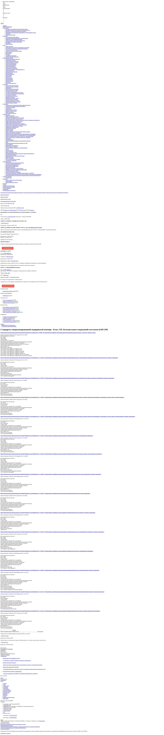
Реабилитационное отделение (12, 98)
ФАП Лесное (8, 76)
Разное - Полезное (10, 158)
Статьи (4, 184)
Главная (5, 25)
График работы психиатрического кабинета (15, 123)
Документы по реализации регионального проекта (17, 29)
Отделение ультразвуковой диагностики (14, 92)
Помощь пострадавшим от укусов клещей (15, 117)
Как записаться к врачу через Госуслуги (14, 119)
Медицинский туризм (10, 34)
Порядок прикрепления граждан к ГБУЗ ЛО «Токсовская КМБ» (20, 136)
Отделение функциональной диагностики (15, 93)
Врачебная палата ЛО (10, 167)
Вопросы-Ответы (9, 157)
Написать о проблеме (5, 654)
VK (1, 677)
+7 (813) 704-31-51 (7, 707)
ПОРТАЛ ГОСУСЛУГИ (36, 227)
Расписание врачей (5, 194)
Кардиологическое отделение (12, 89)
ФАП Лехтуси (9, 77)
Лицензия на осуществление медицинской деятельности (18, 105)
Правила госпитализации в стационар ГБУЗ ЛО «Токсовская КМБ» (20, 135)
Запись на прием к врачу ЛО (7, 631)
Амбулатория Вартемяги (11, 63)
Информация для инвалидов (12, 145)
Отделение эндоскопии (11, 94)
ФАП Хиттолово (9, 81)
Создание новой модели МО (12, 170)
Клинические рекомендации (12, 165)
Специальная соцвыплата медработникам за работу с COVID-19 (20, 173)
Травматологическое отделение (12, 100)
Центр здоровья (9, 144)
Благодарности (9, 52)
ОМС (7, 142)
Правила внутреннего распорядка (13, 132)
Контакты (5, 178)
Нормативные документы (11, 109)
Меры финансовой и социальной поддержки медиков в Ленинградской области (23, 175)
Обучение (8, 54)
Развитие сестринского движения (13, 172)
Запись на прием (4, 197)
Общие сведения (9, 46)
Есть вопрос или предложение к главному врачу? (24, 281)
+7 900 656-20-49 (4, 642)
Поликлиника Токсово (11, 60)
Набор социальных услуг (11, 152)
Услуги (7, 149)
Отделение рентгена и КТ (11, 91)
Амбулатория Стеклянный (11, 71)
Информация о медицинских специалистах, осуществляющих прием (21, 32)
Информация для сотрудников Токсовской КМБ (16, 169)
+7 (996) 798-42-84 (7, 253)
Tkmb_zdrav (7, 273)
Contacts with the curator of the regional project (15, 40)
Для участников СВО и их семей (13, 159)
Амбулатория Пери (10, 70)
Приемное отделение (10, 97)
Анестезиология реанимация (12, 85)
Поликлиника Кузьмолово (11, 68)
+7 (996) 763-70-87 (20, 207)
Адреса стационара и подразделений (14, 180)
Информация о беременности (12, 127)
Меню (2, 23)
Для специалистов (7, 161)
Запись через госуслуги (6, 199)
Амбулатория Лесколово (11, 67)
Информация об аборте (11, 128)
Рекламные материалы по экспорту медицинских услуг (18, 30)
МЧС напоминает (9, 151)
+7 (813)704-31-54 (7, 705)
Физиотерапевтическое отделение (13, 101)
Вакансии (5, 693)
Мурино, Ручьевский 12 (11, 83)
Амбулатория (6, 685)
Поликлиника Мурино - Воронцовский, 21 (15, 69)
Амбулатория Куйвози (10, 66)
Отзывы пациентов (7, 176)
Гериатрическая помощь (11, 154)
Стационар (5, 84)
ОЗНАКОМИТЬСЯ (7, 248)
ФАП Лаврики (9, 75)
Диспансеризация (9, 139)
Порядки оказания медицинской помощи (15, 162)
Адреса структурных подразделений (14, 51)
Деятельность (9, 108)
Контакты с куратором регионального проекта (16, 31)
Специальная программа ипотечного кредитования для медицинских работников (23, 174)
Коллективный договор (11, 113)
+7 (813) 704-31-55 (7, 709)
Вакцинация (8, 138)
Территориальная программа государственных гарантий (18, 140)
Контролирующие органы (8, 185)
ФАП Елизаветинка (10, 74)
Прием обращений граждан (12, 182)
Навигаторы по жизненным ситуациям (14, 125)
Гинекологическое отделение (12, 86)
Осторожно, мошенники (11, 160)
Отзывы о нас (9, 177)
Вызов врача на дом (10, 115)
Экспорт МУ (6, 28)
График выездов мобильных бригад (13, 122)
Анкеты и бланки (9, 129)
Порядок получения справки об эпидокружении (16, 124)
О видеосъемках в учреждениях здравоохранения (16, 147)
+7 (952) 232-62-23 (9, 256)
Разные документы (10, 112)
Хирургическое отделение (11, 102)
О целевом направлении (11, 55)
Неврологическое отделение (12, 90)
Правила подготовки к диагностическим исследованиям (18, 137)
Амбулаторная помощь (8, 58)
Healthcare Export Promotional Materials (14, 39)
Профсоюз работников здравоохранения (14, 168)
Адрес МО (8, 33)
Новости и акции (7, 691)
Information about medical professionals (14, 41)
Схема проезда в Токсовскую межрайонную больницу (17, 47)
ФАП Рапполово (9, 79)
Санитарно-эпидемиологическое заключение (15, 106)
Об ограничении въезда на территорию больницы (17, 48)
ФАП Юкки (8, 82)
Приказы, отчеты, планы (11, 111)
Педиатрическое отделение (11, 96)
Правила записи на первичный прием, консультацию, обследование (20, 134)
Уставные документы (10, 107)
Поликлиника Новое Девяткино (13, 59)
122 (13, 203)
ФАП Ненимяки (9, 78)
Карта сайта (5, 698)
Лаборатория (8, 87)
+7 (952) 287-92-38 (14, 261)
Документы (5, 104)
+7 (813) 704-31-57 (5, 223)
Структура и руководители (11, 49)
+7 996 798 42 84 (12, 717)
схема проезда (42, 720)
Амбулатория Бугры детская (12, 62)
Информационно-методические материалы (15, 155)
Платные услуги (9, 150)
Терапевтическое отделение (12, 99)
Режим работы (9, 181)
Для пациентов (6, 114)
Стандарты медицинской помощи (13, 163)
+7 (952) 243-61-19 (7, 269)
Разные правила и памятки (11, 146)
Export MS (5, 36)
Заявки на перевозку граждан (12, 116)
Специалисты (6, 692)
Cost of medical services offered (12, 37)
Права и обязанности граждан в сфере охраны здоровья (18, 131)
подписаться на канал (8, 285)
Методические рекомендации (12, 166)
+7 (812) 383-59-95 (11, 216)
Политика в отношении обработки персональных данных (13, 724)
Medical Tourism (9, 44)
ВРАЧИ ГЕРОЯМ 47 (7, 26)
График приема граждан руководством (14, 121)
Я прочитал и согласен (5, 733)
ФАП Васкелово (9, 72)
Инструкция (16, 631)
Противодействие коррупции (12, 56)
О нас (4, 45)
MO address (8, 43)
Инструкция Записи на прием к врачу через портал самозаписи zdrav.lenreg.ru (23, 120)
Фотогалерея (8, 53)
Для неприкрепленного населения (8, 201)
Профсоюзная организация (9, 187)
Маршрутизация (9, 130)
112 (8, 205)
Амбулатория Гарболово (11, 64)
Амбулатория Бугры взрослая (12, 61)
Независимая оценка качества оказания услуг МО (16, 143)
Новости (5, 183)
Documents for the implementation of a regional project (17, 38)
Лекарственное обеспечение (9, 190)
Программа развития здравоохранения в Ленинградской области (20, 153)
